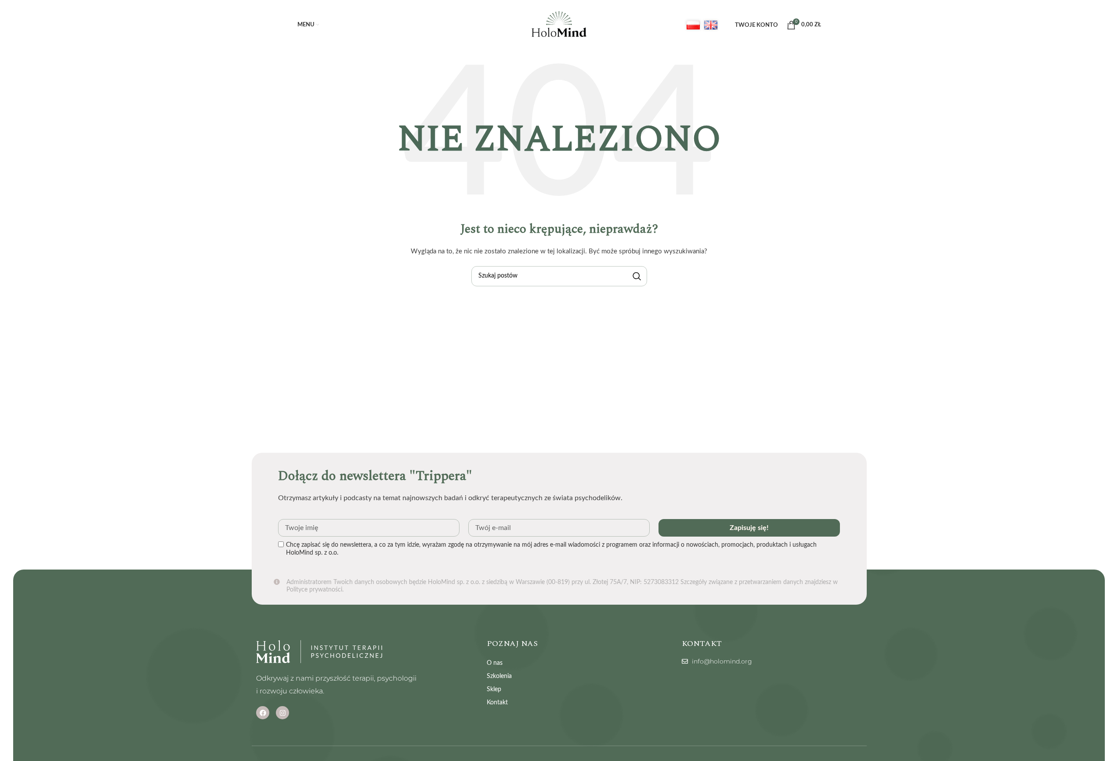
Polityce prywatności (314, 590)
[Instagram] (282, 712)
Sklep (494, 689)
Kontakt (497, 703)
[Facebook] (262, 712)
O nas (495, 663)
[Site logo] (559, 25)
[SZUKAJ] (637, 276)
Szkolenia (499, 676)
